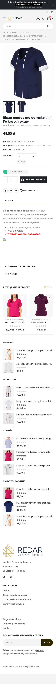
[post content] (15, 305)
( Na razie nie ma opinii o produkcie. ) (33, 125)
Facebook (5, 190)
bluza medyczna (19, 149)
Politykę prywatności (26, 653)
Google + (10, 190)
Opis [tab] (10, 200)
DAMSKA (31, 145)
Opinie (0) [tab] (13, 273)
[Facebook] (47, 12)
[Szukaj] (49, 26)
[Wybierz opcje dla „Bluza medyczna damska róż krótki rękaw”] (22, 298)
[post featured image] (8, 354)
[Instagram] (52, 12)
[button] (6, 73)
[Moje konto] (38, 18)
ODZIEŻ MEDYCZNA (43, 145)
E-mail (16, 190)
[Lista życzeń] (43, 18)
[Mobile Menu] (5, 18)
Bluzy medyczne (20, 145)
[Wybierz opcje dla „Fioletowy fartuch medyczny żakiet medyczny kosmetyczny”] (49, 298)
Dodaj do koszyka (35, 179)
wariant (8, 155)
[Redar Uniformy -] (15, 18)
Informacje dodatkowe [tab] (21, 266)
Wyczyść (21, 162)
